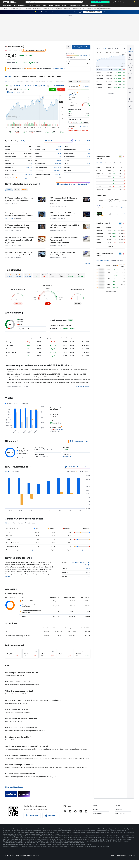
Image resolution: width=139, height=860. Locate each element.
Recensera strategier (59, 68)
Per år (7, 471)
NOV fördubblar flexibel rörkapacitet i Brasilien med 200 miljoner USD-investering (64, 200)
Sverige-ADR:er (47, 8)
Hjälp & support (120, 813)
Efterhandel (11, 62)
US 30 (98, 81)
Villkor (112, 855)
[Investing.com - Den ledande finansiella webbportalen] (10, 2)
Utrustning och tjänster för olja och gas (80, 563)
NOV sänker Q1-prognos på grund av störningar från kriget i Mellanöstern (19, 253)
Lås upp (36, 550)
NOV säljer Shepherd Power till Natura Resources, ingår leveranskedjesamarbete (64, 240)
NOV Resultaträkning (16, 466)
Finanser (42, 76)
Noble (43, 651)
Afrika (84, 8)
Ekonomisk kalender (74, 5)
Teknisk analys (13, 270)
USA (89, 576)
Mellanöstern (67, 8)
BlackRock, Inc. (11, 632)
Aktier (6, 8)
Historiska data (29, 81)
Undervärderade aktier (93, 8)
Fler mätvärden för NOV (82, 141)
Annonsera (118, 809)
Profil (13, 81)
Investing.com (9, 218)
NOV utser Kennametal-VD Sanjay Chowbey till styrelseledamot (62, 214)
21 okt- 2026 (57, 167)
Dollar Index (99, 84)
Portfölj (95, 809)
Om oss (117, 805)
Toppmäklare (101, 196)
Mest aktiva (99, 163)
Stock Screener (15, 8)
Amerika (54, 8)
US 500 (98, 72)
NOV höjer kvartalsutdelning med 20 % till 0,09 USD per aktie (64, 226)
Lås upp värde (84, 55)
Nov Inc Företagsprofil (17, 557)
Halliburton (61, 651)
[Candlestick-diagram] (7, 86)
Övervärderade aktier (105, 8)
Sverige (22, 8)
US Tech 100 (99, 75)
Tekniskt (50, 76)
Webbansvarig (97, 813)
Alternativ (50, 81)
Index (104, 48)
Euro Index (99, 87)
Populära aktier (102, 223)
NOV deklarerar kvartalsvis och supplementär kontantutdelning (17, 226)
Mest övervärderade (117, 260)
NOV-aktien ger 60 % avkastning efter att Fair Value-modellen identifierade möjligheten (19, 240)
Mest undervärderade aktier (104, 255)
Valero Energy (79, 651)
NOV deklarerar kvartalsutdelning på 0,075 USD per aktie (63, 253)
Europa (60, 8)
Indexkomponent (59, 81)
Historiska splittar (40, 81)
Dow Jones (99, 78)
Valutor (98, 48)
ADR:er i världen (37, 8)
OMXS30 (99, 69)
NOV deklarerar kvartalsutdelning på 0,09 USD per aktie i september (19, 199)
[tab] (9, 275)
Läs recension (124, 206)
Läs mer (7, 576)
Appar (95, 805)
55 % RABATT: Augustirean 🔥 (100, 2)
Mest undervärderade (102, 260)
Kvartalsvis (15, 471)
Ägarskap (20, 81)
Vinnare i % (108, 163)
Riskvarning (132, 855)
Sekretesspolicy (121, 855)
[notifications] (131, 2)
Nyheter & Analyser (29, 76)
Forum (58, 76)
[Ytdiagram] (11, 86)
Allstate (9, 651)
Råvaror (110, 48)
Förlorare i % (117, 163)
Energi (88, 568)
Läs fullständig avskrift (82, 386)
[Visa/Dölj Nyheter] (48, 86)
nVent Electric (27, 651)
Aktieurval (85, 5)
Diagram (16, 76)
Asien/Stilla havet (76, 8)
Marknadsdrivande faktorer (103, 157)
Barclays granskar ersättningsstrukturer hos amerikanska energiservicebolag (20, 214)
